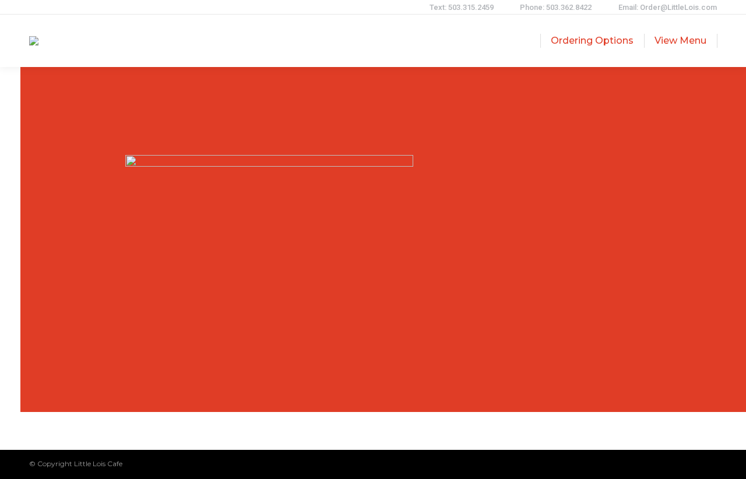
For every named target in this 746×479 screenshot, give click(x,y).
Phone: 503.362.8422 (556, 7)
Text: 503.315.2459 (462, 7)
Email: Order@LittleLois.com (667, 7)
